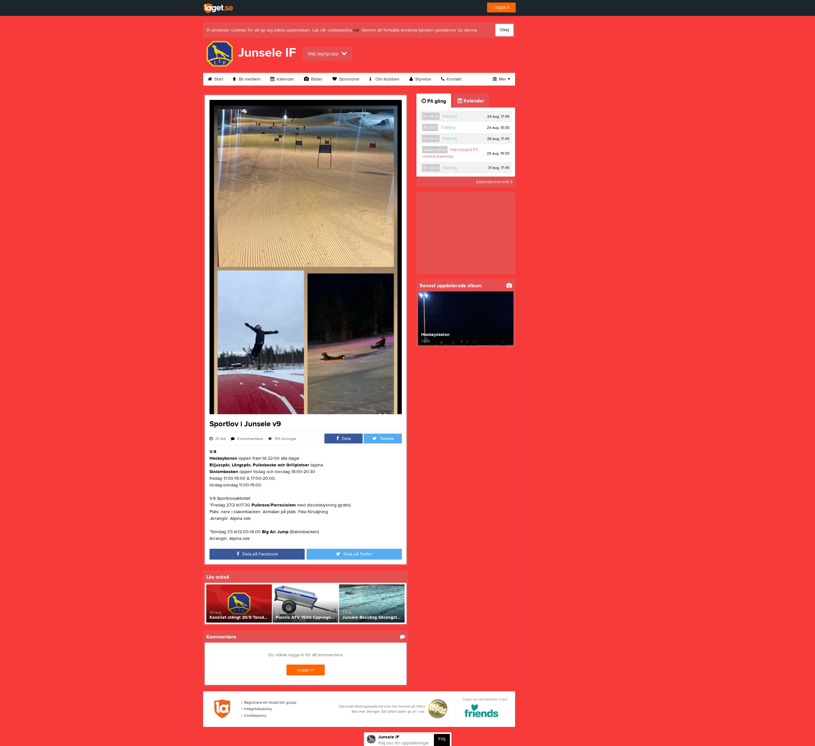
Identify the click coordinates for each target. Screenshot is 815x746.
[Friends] (481, 711)
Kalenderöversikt (493, 182)
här (356, 30)
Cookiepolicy (255, 715)
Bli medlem (248, 79)
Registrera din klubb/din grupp (270, 702)
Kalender (284, 79)
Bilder (316, 79)
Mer (503, 79)
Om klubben (387, 79)
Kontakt (453, 79)
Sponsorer (349, 79)
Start (218, 79)
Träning (449, 116)
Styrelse (422, 79)
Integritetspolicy (258, 708)
